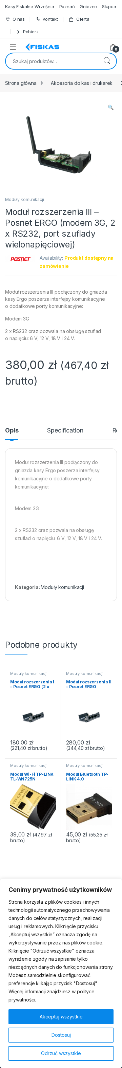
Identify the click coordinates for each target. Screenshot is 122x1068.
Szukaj (106, 61)
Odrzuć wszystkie (61, 1053)
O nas (19, 19)
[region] (61, 973)
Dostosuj (61, 1035)
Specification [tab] (65, 430)
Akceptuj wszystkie (61, 1016)
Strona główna (21, 83)
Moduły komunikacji (24, 199)
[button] (111, 107)
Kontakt (50, 19)
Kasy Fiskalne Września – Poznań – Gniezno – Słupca (60, 6)
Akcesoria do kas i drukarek (82, 83)
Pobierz (31, 31)
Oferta (82, 19)
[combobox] (51, 61)
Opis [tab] (11, 430)
